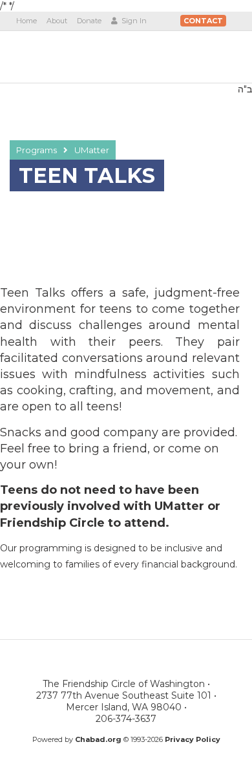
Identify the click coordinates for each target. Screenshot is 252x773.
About (57, 20)
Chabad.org (98, 739)
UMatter (91, 150)
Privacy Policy (192, 739)
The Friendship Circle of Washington (88, 56)
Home (26, 20)
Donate (89, 20)
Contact (203, 20)
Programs (36, 150)
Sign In (133, 20)
